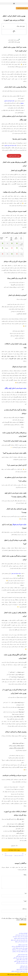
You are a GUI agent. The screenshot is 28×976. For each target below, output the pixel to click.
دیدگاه (24, 874)
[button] (14, 3)
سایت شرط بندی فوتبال (19, 524)
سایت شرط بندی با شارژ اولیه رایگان (15, 388)
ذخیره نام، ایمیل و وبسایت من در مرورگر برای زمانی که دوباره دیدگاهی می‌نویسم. (14, 919)
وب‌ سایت (24, 908)
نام (25, 893)
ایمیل (25, 901)
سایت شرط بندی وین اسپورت (10, 145)
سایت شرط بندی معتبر (16, 573)
